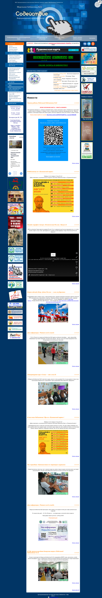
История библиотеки (14, 58)
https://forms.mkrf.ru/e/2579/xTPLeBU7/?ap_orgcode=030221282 (61, 114)
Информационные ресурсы (16, 64)
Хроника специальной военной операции (14, 96)
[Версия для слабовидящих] (100, 3)
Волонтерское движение (15, 92)
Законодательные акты (15, 101)
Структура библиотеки (15, 57)
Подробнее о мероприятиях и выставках (66, 90)
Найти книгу (84, 14)
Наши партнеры (13, 61)
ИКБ (10, 85)
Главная (12, 43)
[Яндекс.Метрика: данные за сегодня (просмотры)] (53, 597)
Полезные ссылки (13, 75)
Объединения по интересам (42, 38)
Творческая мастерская (15, 79)
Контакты (92, 38)
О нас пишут (12, 60)
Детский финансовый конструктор (14, 78)
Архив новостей (13, 47)
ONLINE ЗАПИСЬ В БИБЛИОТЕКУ (53, 65)
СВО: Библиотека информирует (15, 89)
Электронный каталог (15, 68)
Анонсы (11, 46)
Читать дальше (75, 163)
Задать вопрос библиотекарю (77, 38)
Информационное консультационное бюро (18, 38)
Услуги (11, 82)
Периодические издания (15, 72)
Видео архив (12, 74)
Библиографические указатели (14, 70)
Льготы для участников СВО (15, 99)
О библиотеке (14, 53)
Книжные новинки (76, 20)
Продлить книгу (82, 6)
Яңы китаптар (13, 50)
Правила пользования (14, 55)
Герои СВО (11, 94)
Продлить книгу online (59, 38)
